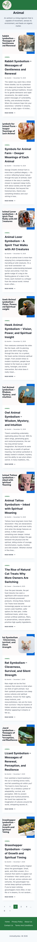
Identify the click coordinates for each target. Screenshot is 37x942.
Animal (7, 57)
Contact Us (8, 925)
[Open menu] (33, 4)
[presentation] (18, 43)
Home (7, 922)
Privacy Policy (17, 922)
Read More (10, 113)
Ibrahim (9, 78)
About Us (28, 922)
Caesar (9, 586)
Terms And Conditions (24, 925)
